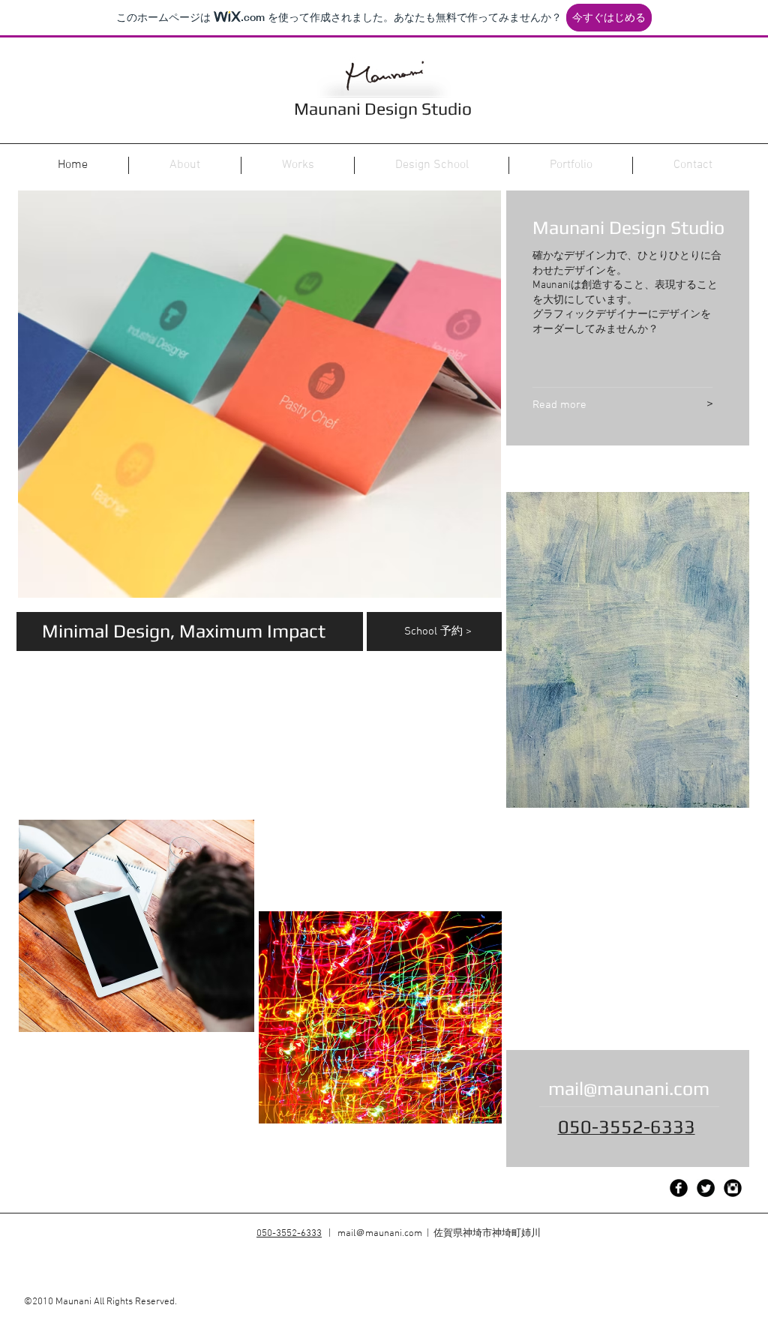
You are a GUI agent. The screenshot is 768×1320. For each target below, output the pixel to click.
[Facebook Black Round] (679, 1188)
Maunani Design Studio (383, 108)
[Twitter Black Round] (706, 1188)
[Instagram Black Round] (733, 1188)
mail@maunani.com (629, 1089)
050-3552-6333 (289, 1234)
